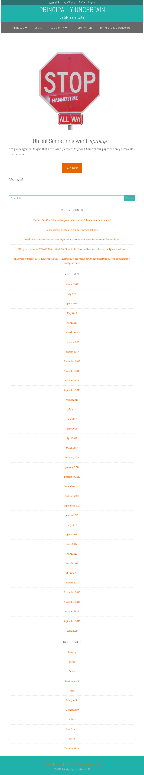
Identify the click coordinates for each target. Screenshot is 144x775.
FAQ (66, 764)
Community (57, 28)
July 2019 (72, 294)
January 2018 (72, 467)
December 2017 (72, 476)
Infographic (72, 700)
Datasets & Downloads (115, 28)
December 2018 (72, 361)
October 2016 (72, 611)
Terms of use (93, 764)
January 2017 (72, 582)
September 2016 (72, 621)
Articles (18, 28)
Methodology (72, 709)
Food (72, 690)
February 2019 (72, 342)
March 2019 (72, 332)
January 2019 (72, 351)
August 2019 (72, 284)
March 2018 (72, 448)
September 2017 (72, 505)
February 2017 (72, 572)
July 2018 (72, 409)
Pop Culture (72, 729)
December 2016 (72, 592)
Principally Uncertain (72, 9)
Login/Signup (69, 2)
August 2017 (72, 515)
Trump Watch (83, 28)
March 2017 (72, 563)
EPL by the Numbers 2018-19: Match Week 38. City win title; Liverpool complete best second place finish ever (72, 249)
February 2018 (72, 457)
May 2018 (72, 428)
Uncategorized (72, 748)
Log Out (92, 2)
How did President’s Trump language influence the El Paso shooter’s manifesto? (72, 220)
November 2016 (72, 601)
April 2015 (72, 630)
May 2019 (72, 313)
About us (48, 764)
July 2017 (72, 525)
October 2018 (72, 380)
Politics (72, 719)
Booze (72, 661)
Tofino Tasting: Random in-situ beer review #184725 (72, 229)
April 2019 (72, 322)
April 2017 (72, 553)
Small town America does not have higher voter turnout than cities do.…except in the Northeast (72, 239)
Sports (72, 738)
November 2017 (72, 486)
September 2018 (72, 390)
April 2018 (72, 438)
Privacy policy (78, 764)
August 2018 (72, 399)
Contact (58, 764)
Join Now (72, 168)
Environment (72, 681)
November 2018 (72, 371)
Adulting (72, 652)
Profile (82, 2)
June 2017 (72, 534)
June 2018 (72, 419)
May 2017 (72, 544)
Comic (38, 28)
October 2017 (72, 496)
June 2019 (72, 303)
